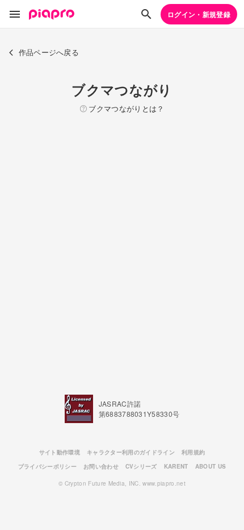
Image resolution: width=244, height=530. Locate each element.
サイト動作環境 (59, 452)
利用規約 (193, 452)
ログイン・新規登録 (198, 14)
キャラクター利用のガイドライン (131, 452)
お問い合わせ (101, 466)
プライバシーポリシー (47, 466)
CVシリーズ (141, 466)
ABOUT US (210, 466)
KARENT (176, 466)
